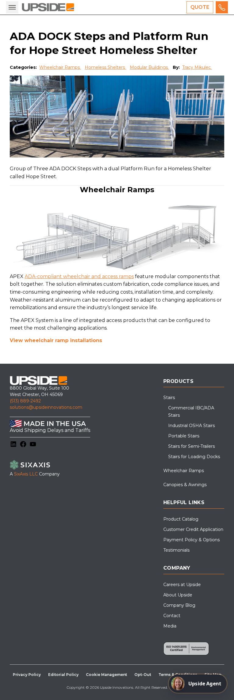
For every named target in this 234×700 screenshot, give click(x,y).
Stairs (169, 397)
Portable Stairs (183, 436)
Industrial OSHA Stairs (191, 425)
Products (178, 381)
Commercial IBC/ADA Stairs (191, 411)
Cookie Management (106, 674)
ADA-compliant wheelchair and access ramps (79, 276)
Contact (171, 615)
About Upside (177, 595)
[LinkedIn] (13, 444)
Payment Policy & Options (191, 540)
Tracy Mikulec (197, 67)
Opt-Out (142, 674)
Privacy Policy (27, 674)
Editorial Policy (63, 674)
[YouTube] (33, 444)
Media (169, 626)
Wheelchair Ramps (60, 67)
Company (176, 568)
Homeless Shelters (105, 67)
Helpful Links (183, 502)
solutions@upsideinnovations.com (46, 407)
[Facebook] (23, 444)
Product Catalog (180, 519)
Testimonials (176, 550)
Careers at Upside (182, 584)
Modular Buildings (149, 67)
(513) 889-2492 (25, 401)
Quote (199, 7)
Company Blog (179, 605)
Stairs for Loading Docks (194, 456)
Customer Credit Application (193, 529)
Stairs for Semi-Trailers (191, 446)
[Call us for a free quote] (222, 7)
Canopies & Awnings (185, 484)
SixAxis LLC (26, 474)
